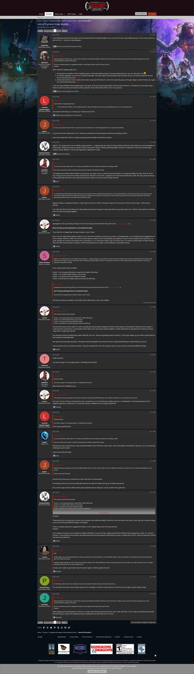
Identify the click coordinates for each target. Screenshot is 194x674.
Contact (139, 637)
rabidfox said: (58, 190)
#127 (154, 186)
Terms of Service (87, 637)
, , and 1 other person (68, 115)
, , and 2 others (68, 91)
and (63, 154)
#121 (154, 35)
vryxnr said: (57, 284)
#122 (154, 52)
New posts (40, 17)
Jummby (44, 604)
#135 (154, 431)
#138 (154, 546)
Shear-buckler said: (59, 311)
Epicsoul (44, 62)
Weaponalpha (44, 153)
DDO (40, 637)
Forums (49, 14)
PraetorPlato (44, 587)
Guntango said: (58, 550)
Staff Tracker (71, 14)
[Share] (150, 35)
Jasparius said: (58, 163)
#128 (154, 220)
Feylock (78, 82)
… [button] (47, 31)
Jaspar (44, 131)
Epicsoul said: (58, 100)
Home (41, 14)
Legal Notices (61, 637)
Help (80, 14)
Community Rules (122, 224)
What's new (59, 14)
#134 (154, 412)
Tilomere (44, 365)
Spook (44, 442)
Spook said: (57, 124)
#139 (154, 577)
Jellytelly (44, 45)
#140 (154, 594)
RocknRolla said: (59, 56)
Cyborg (78, 78)
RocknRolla (42, 27)
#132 (154, 372)
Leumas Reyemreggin (44, 108)
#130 (154, 307)
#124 (154, 120)
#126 (154, 159)
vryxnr (44, 231)
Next (63, 31)
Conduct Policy (128, 637)
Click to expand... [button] (104, 513)
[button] (64, 14)
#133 (154, 391)
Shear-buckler (44, 262)
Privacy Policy (74, 637)
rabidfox (44, 170)
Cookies (117, 637)
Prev (41, 31)
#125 (154, 142)
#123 (154, 96)
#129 (154, 251)
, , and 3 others (69, 46)
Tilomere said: (58, 376)
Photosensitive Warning (103, 637)
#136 (154, 461)
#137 (154, 492)
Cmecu (44, 557)
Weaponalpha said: (59, 256)
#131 (154, 355)
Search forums (49, 17)
